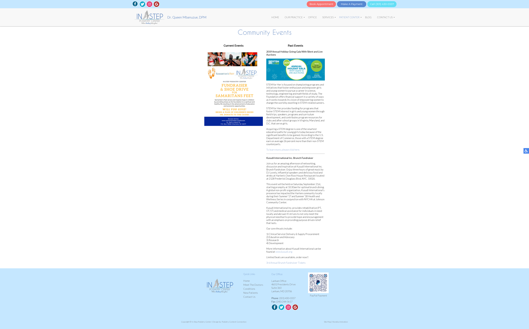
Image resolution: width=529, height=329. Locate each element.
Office (312, 17)
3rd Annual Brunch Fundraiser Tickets (286, 262)
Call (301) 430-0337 (382, 4)
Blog (368, 17)
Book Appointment (321, 4)
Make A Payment (351, 4)
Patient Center (349, 17)
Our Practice (294, 17)
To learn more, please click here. (283, 149)
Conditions (249, 288)
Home (275, 17)
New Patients (250, 292)
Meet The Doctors (253, 284)
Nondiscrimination (340, 322)
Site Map (327, 322)
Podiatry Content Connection (234, 322)
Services (328, 17)
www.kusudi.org (283, 251)
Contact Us (385, 17)
